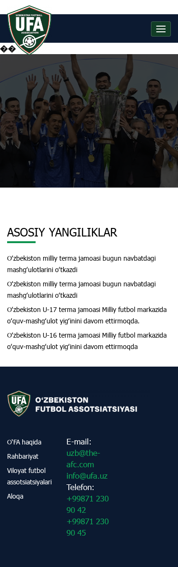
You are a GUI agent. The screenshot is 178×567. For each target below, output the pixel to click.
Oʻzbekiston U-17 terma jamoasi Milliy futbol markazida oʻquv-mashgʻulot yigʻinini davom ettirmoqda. (87, 315)
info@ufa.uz (87, 476)
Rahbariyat (22, 456)
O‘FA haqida (24, 442)
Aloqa (15, 496)
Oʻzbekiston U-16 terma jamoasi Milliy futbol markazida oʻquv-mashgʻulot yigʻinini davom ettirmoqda (87, 340)
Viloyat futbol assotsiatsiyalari (29, 476)
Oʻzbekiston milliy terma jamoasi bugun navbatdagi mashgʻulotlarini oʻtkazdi (81, 264)
